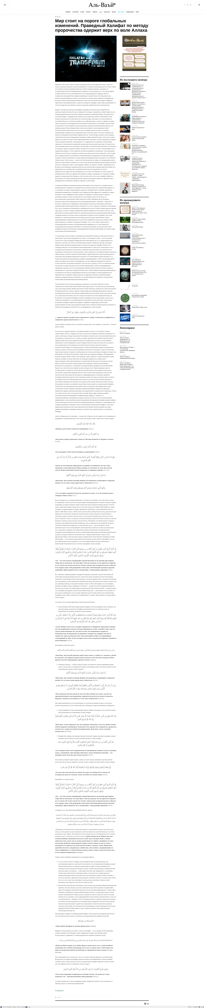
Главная (67, 12)
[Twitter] (187, 5)
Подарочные (130, 12)
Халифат (58, 997)
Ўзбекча (95, 12)
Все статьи (121, 12)
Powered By (146, 1003)
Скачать (88, 12)
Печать (114, 12)
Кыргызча (107, 12)
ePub (137, 12)
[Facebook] (184, 5)
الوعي (100, 12)
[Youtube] (190, 5)
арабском (60, 990)
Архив (82, 12)
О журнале (75, 12)
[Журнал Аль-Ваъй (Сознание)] (102, 5)
